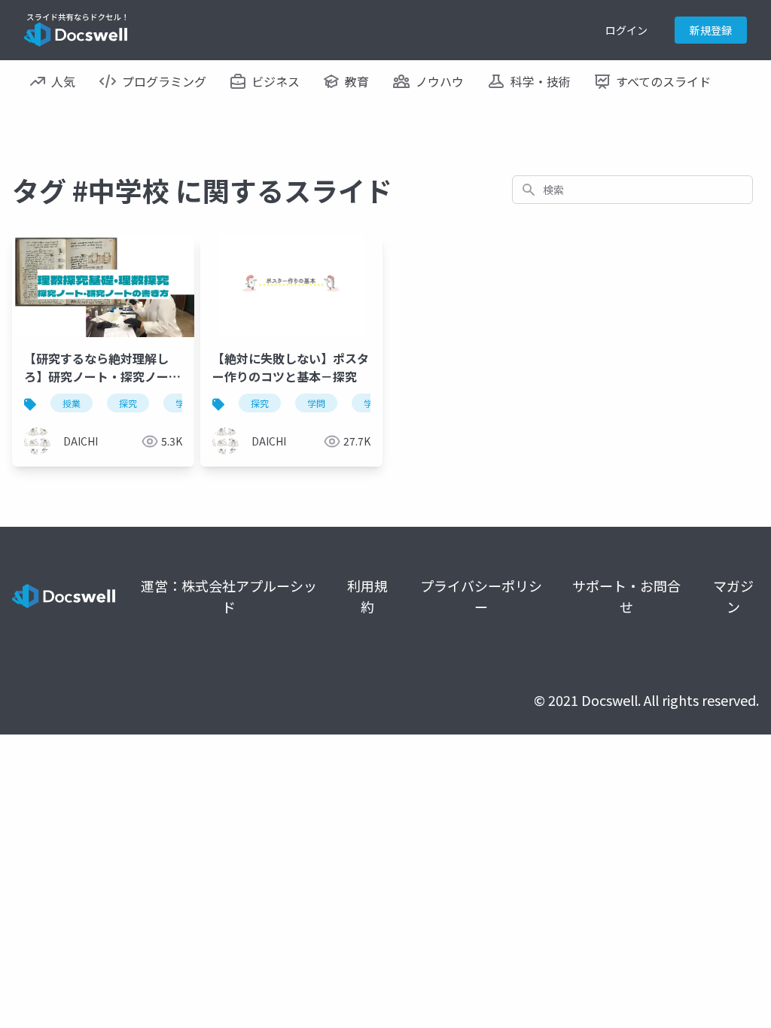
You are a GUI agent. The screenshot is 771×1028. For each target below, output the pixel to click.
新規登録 (711, 30)
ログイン (626, 30)
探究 (128, 403)
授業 (71, 403)
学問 (316, 403)
